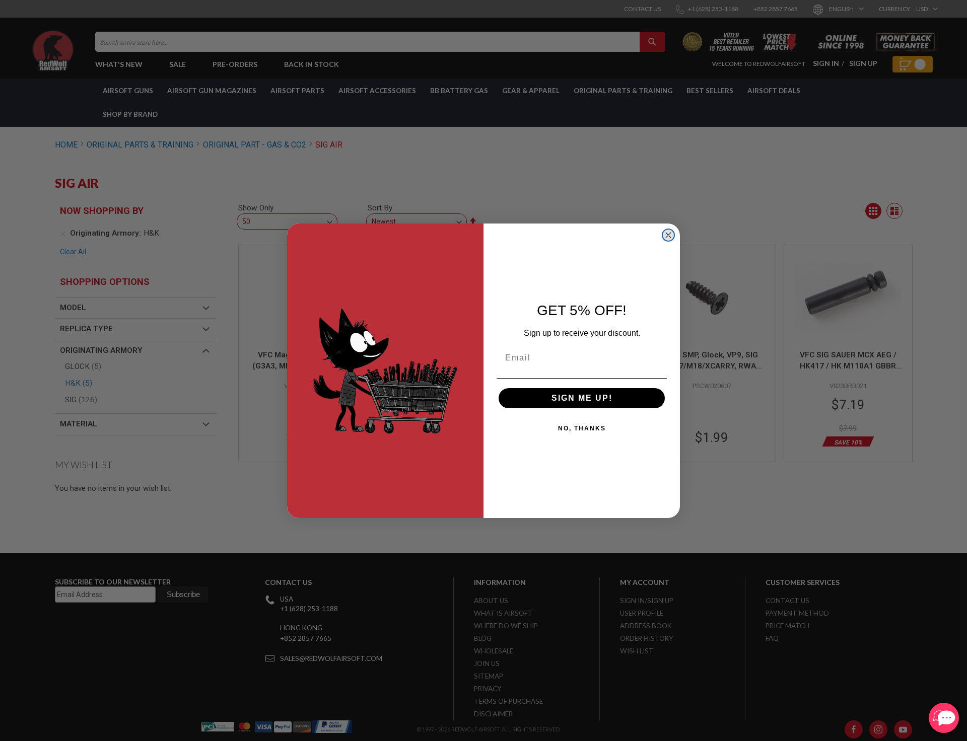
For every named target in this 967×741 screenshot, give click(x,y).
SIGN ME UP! (581, 398)
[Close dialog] (668, 235)
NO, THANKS (582, 428)
